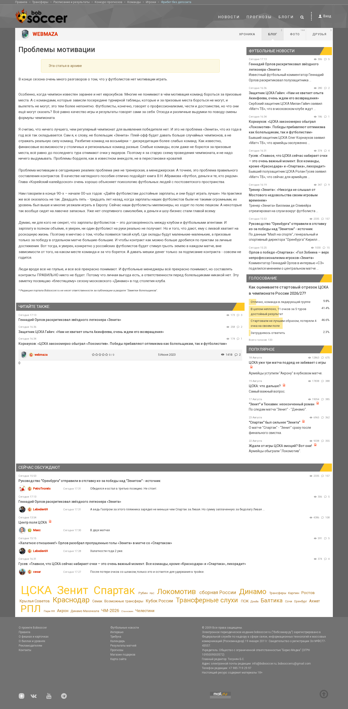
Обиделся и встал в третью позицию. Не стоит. (123, 488)
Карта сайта (118, 659)
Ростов (308, 592)
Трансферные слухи (207, 600)
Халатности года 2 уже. (106, 551)
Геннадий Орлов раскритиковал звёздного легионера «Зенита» (69, 320)
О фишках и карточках (34, 636)
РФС (152, 593)
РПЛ (31, 608)
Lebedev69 (40, 509)
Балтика (272, 600)
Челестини (144, 610)
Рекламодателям (30, 645)
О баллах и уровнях (32, 641)
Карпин (293, 593)
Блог (275, 32)
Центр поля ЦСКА (33, 522)
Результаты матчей (123, 645)
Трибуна (115, 636)
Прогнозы (259, 17)
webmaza (41, 354)
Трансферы (40, 2)
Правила (21, 2)
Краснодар (71, 599)
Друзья (322, 32)
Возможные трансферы (123, 601)
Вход (327, 16)
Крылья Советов (34, 601)
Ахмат (314, 601)
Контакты (25, 650)
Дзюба (254, 601)
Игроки (151, 2)
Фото (297, 32)
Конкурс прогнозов (108, 2)
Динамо (252, 591)
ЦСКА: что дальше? (265, 386)
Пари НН (49, 611)
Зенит (72, 590)
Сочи (288, 601)
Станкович (127, 611)
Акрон (62, 610)
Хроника (247, 34)
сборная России (217, 592)
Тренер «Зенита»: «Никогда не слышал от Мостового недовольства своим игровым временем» (283, 195)
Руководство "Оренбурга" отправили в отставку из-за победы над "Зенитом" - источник (89, 481)
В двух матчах (100, 530)
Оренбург (300, 601)
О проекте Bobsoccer (33, 627)
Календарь (117, 641)
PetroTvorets (42, 488)
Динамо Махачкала (85, 611)
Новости (229, 17)
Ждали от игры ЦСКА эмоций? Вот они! (280, 446)
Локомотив (176, 591)
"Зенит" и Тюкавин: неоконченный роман (281, 404)
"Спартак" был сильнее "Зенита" (274, 422)
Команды (134, 2)
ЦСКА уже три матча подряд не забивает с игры (287, 362)
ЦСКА (36, 590)
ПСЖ (245, 601)
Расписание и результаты (72, 2)
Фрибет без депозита (176, 2)
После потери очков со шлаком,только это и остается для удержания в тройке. (147, 571)
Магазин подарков (122, 654)
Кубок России (159, 600)
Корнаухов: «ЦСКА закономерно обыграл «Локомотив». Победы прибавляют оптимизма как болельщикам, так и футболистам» (122, 344)
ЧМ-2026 (110, 610)
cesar (37, 571)
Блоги (286, 17)
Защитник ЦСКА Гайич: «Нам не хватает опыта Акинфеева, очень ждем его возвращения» (91, 332)
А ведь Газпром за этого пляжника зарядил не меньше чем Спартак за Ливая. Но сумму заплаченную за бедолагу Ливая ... (177, 509)
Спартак (114, 590)
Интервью (116, 632)
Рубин (143, 593)
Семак (97, 601)
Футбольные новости (124, 627)
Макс (37, 530)
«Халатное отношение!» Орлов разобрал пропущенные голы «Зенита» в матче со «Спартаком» (95, 543)
